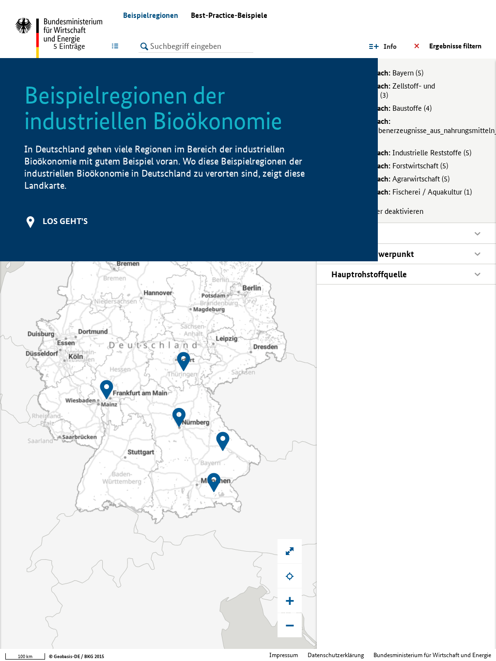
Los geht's (65, 221)
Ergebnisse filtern (455, 46)
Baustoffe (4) (387, 108)
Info (390, 46)
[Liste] (117, 46)
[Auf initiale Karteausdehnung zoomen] (290, 551)
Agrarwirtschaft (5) (396, 178)
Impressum (283, 655)
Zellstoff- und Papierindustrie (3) (383, 90)
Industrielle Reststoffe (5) (407, 152)
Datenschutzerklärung (336, 655)
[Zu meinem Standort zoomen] (290, 576)
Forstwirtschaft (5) (395, 165)
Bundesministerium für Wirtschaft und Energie (432, 655)
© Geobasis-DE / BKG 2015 (76, 656)
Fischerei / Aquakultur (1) (407, 191)
